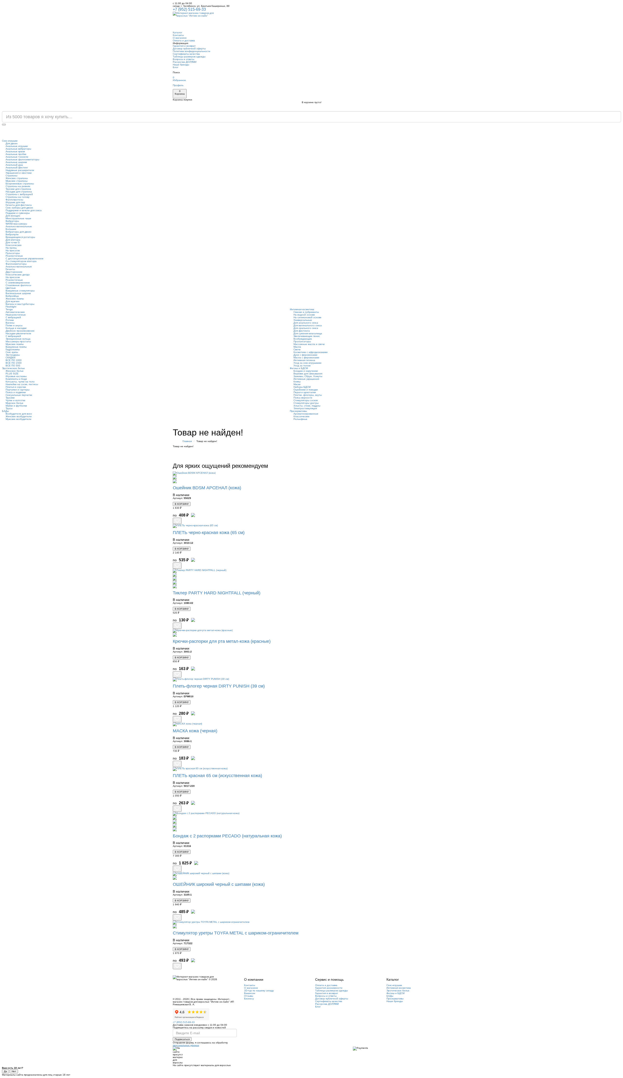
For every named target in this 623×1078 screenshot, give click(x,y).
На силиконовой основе (307, 317)
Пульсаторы (13, 253)
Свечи (297, 349)
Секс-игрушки (10, 140)
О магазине (180, 37)
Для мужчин (12, 301)
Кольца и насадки (16, 328)
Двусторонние (14, 272)
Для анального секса (305, 322)
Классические (14, 245)
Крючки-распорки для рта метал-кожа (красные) (222, 641)
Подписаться (182, 1039)
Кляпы (297, 381)
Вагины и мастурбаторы (20, 304)
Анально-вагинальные (19, 226)
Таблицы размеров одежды (189, 56)
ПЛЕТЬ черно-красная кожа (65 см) (209, 532)
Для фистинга (301, 330)
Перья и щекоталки (304, 392)
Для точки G (13, 242)
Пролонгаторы (302, 341)
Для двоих (12, 143)
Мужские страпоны (16, 181)
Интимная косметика (302, 309)
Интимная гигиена (304, 360)
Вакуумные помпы (16, 346)
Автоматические (15, 312)
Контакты (178, 35)
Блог (175, 67)
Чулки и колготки (15, 400)
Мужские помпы (15, 344)
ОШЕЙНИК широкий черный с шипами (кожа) (219, 884)
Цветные (11, 288)
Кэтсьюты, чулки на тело (20, 381)
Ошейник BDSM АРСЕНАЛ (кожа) (207, 487)
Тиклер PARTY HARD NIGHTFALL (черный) (216, 592)
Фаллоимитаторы (16, 264)
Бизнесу (249, 998)
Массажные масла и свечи (309, 344)
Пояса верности (302, 397)
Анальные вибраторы (18, 148)
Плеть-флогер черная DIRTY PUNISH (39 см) (219, 686)
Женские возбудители (19, 416)
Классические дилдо (18, 274)
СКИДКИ (10, 357)
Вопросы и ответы (183, 59)
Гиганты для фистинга (19, 205)
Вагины (10, 322)
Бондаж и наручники (305, 371)
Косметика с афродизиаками (310, 352)
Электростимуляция (305, 408)
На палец (11, 247)
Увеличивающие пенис (306, 336)
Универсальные (302, 320)
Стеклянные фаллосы (18, 285)
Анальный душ (14, 164)
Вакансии (249, 993)
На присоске (13, 250)
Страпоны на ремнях (18, 186)
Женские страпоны (17, 178)
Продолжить (437, 454)
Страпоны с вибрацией (19, 194)
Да (5, 1071)
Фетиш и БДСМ (299, 368)
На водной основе (304, 314)
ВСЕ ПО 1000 (14, 360)
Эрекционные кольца (18, 338)
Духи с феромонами (305, 354)
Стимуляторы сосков (305, 400)
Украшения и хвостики (19, 173)
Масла (297, 346)
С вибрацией (13, 317)
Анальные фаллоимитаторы (22, 159)
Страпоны (11, 175)
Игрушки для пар (15, 202)
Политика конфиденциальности (191, 51)
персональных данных (186, 1045)
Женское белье (15, 371)
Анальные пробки (16, 154)
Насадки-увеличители (18, 333)
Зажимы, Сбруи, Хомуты (307, 376)
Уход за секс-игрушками (307, 363)
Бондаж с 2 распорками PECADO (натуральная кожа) (227, 835)
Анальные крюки (15, 151)
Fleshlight (11, 306)
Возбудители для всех (19, 413)
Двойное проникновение (20, 330)
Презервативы (298, 411)
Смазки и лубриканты (306, 312)
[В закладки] (177, 521)
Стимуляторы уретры (306, 403)
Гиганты (10, 269)
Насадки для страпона (19, 191)
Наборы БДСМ (302, 387)
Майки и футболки (16, 405)
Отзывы (248, 996)
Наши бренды (181, 64)
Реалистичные (14, 255)
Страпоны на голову (17, 197)
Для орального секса (305, 328)
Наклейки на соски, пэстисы (22, 384)
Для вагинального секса (307, 325)
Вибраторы (12, 221)
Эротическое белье (13, 368)
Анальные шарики (16, 162)
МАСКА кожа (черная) (195, 730)
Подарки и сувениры (18, 213)
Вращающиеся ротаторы (20, 237)
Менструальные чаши (18, 218)
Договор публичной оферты (189, 48)
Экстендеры (13, 354)
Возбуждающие (302, 338)
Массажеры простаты (18, 341)
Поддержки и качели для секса (24, 210)
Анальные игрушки (17, 146)
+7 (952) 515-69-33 (189, 9)
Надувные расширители (20, 170)
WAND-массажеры (16, 223)
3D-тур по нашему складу (259, 990)
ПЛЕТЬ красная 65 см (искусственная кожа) (217, 775)
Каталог (177, 32)
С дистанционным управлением (24, 258)
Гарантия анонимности (328, 988)
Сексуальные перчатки (19, 395)
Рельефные (300, 419)
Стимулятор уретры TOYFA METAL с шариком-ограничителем (235, 933)
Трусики (10, 397)
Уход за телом (302, 365)
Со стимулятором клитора (21, 261)
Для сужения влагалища (307, 333)
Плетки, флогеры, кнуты (307, 395)
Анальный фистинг (17, 167)
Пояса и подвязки (16, 392)
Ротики (10, 320)
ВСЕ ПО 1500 (14, 363)
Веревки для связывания (307, 373)
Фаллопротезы (14, 199)
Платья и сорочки (16, 387)
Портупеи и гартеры (17, 389)
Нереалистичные (16, 314)
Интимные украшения (306, 379)
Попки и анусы (14, 325)
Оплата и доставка (184, 40)
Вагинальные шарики (18, 293)
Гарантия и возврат (184, 46)
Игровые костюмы (16, 376)
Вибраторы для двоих (18, 231)
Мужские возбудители (18, 419)
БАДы (5, 411)
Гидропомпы (13, 349)
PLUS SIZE (12, 373)
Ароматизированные (305, 413)
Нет (14, 1071)
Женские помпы (15, 298)
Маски (297, 384)
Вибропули (12, 234)
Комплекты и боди (16, 379)
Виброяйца (12, 296)
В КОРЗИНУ (182, 504)
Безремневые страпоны (20, 183)
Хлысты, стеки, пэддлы (306, 405)
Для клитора (13, 239)
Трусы (9, 408)
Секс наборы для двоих (19, 207)
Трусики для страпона (18, 189)
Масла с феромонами (306, 357)
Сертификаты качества (186, 54)
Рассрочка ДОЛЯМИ (184, 62)
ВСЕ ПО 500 (13, 365)
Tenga (9, 309)
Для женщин (13, 215)
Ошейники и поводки (305, 389)
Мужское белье (14, 403)
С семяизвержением (18, 282)
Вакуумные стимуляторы (20, 290)
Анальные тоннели (17, 156)
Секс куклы (12, 352)
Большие (11, 229)
